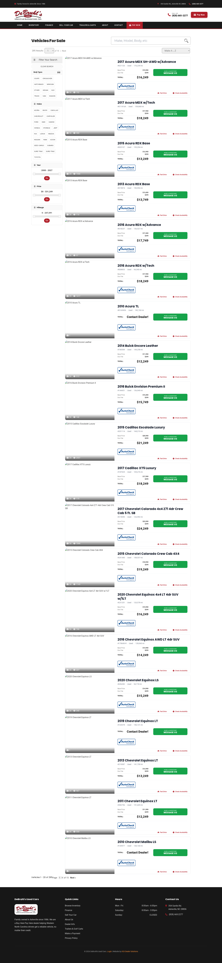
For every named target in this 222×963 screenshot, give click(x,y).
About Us (69, 919)
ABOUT (105, 25)
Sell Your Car (70, 915)
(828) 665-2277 (176, 914)
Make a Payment (72, 933)
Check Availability (181, 93)
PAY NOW (136, 25)
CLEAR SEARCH (47, 66)
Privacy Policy (71, 938)
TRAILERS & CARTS (87, 25)
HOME (19, 25)
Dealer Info (70, 924)
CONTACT (118, 25)
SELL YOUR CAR (66, 25)
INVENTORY (34, 25)
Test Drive (163, 93)
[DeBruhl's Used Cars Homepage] (36, 909)
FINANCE (49, 25)
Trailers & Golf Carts (74, 929)
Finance (68, 910)
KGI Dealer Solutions (130, 951)
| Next (62, 51)
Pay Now (201, 15)
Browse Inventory (72, 905)
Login (109, 951)
